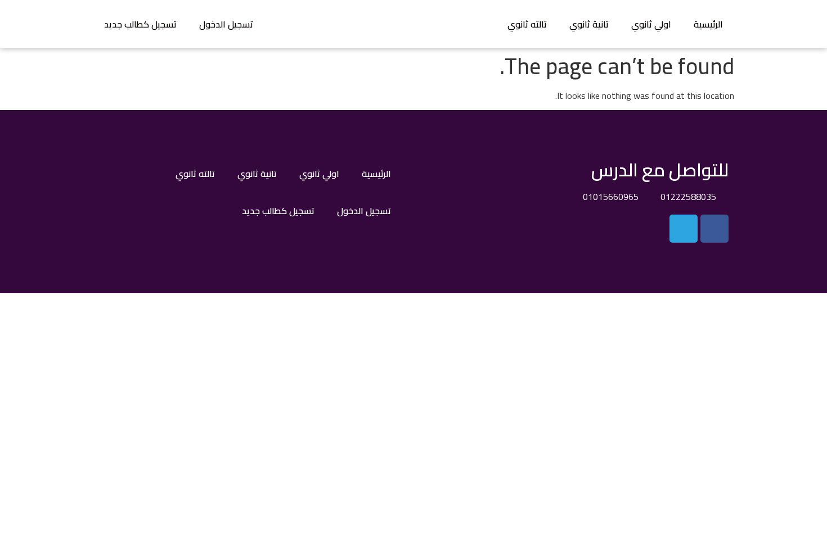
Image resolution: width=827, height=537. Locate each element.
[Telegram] (683, 229)
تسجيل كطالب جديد (140, 24)
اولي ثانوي (651, 24)
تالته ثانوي (527, 24)
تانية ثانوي (589, 24)
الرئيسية (708, 24)
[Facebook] (714, 229)
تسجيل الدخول (226, 24)
